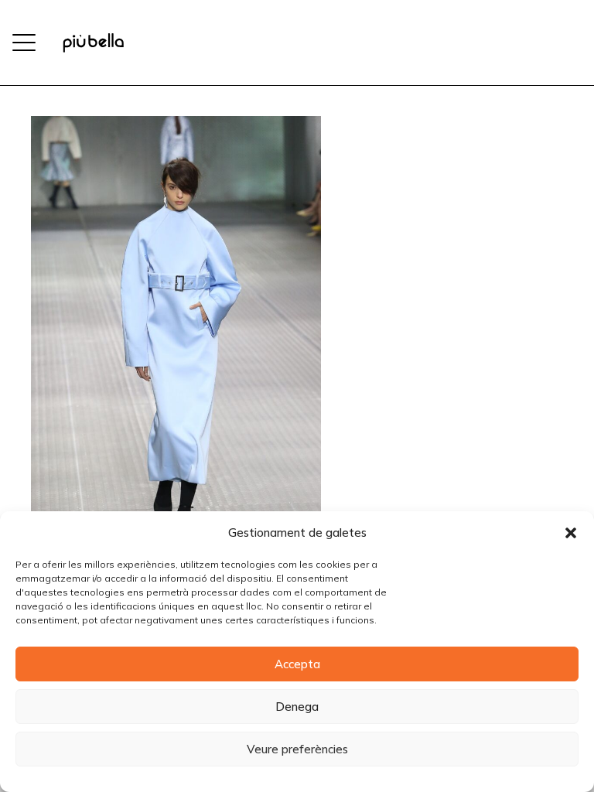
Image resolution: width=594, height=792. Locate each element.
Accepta (297, 664)
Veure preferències (297, 749)
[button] (571, 533)
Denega (297, 706)
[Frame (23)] (93, 43)
